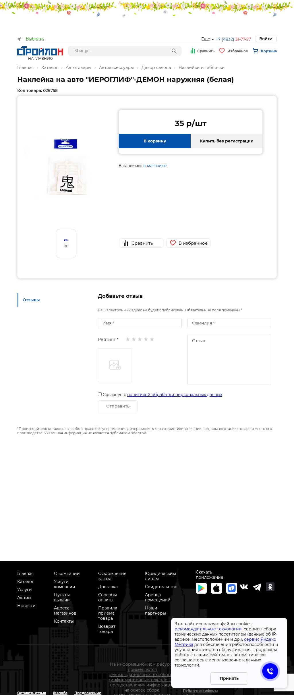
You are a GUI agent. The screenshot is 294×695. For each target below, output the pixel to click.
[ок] (270, 586)
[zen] (257, 586)
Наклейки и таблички (202, 67)
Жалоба (60, 693)
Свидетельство (161, 586)
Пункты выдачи (62, 597)
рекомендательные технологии (208, 629)
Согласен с (162, 394)
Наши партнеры (155, 610)
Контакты (64, 621)
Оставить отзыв (31, 693)
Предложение (87, 693)
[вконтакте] (243, 586)
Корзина (269, 51)
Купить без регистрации (227, 141)
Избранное (237, 51)
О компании (67, 573)
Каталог (49, 67)
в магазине (155, 165)
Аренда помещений (158, 597)
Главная (25, 67)
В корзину (155, 141)
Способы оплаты (107, 597)
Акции (24, 597)
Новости (26, 605)
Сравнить (205, 51)
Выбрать (35, 38)
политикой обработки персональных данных (174, 394)
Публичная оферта (200, 690)
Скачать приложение (209, 574)
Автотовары (78, 67)
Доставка (108, 586)
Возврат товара (106, 629)
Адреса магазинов (65, 610)
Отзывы (31, 299)
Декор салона (156, 67)
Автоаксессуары (116, 67)
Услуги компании (64, 584)
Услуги (24, 589)
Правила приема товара (107, 613)
